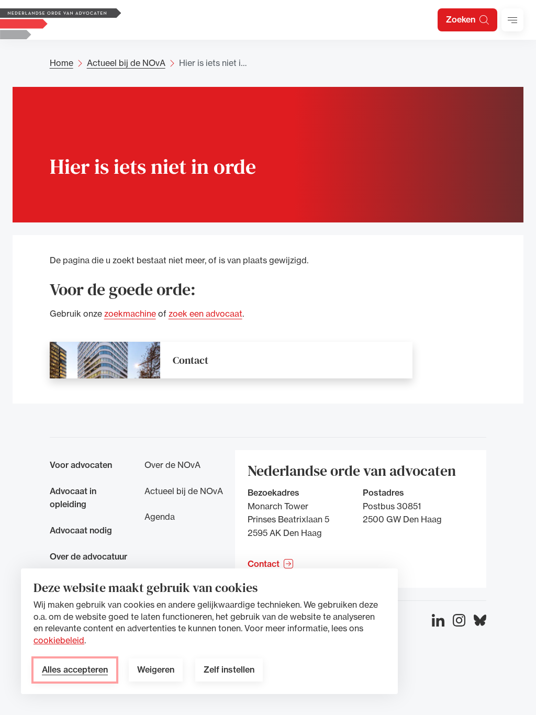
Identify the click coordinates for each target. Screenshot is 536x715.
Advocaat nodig (81, 530)
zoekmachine (130, 314)
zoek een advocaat (205, 314)
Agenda (159, 516)
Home (61, 63)
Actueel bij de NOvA (126, 63)
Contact (190, 360)
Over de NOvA (172, 465)
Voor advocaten (81, 465)
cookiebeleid (59, 640)
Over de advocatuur (88, 556)
